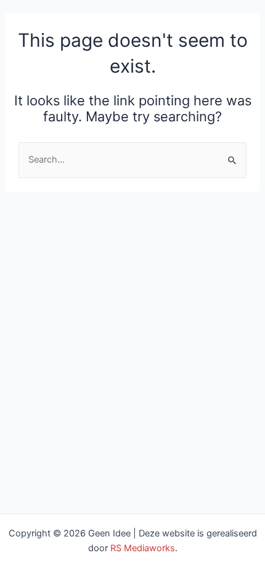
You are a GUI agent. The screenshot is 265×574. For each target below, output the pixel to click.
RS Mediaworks (142, 548)
